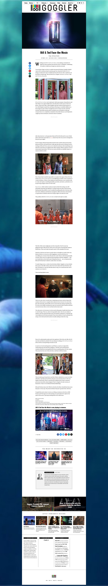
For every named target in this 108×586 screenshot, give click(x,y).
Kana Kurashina (64, 553)
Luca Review (26, 526)
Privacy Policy (60, 580)
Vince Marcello (58, 566)
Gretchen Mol (57, 549)
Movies (31, 3)
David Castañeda (59, 546)
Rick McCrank (58, 561)
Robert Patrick (63, 561)
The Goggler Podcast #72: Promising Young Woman (40, 462)
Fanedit (61, 548)
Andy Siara (56, 542)
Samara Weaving (64, 439)
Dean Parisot (62, 441)
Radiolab (56, 561)
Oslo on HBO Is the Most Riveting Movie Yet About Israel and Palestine (78, 527)
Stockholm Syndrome (58, 562)
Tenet (52, 137)
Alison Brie (57, 540)
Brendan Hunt (66, 542)
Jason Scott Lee (57, 551)
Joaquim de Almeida (63, 551)
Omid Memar (66, 559)
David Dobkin (64, 546)
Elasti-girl (58, 548)
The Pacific (65, 564)
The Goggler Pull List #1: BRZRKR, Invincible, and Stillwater (66, 462)
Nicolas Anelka (59, 559)
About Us (70, 3)
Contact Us (55, 580)
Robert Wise (67, 561)
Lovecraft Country (62, 555)
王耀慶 (62, 566)
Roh (55, 562)
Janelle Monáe (66, 549)
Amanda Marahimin (66, 540)
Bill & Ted (70, 439)
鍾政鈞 (65, 566)
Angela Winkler (59, 542)
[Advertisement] (54, 126)
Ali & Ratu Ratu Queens (41, 526)
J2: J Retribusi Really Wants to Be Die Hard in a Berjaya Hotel (66, 527)
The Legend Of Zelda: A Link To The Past (59, 564)
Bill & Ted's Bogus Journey (54, 439)
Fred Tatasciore (65, 548)
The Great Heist (66, 562)
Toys (67, 564)
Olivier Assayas (62, 559)
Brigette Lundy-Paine (54, 443)
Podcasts (44, 3)
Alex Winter (56, 441)
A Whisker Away (63, 542)
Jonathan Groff (60, 553)
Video (58, 3)
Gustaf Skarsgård (62, 549)
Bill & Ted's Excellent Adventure (42, 439)
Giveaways (52, 3)
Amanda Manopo (61, 540)
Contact (64, 3)
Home (25, 3)
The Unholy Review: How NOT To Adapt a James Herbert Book (53, 462)
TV (37, 3)
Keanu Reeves (50, 441)
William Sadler (68, 441)
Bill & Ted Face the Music (41, 441)
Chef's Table (64, 544)
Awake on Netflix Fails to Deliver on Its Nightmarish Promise (53, 527)
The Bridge (63, 562)
